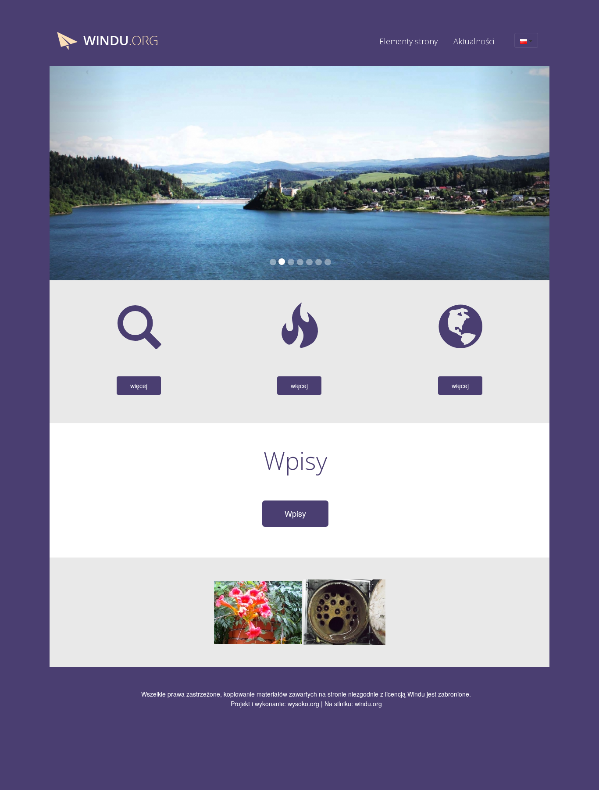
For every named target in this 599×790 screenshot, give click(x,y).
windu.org (368, 703)
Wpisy (295, 513)
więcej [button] (138, 385)
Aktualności (473, 41)
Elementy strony (408, 41)
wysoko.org (303, 703)
